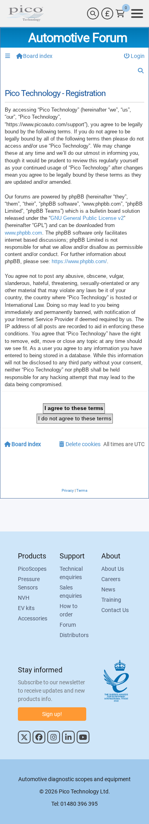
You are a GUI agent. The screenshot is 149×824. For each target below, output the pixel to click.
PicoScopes (32, 569)
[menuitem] (134, 56)
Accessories (32, 618)
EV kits (26, 608)
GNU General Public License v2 (87, 218)
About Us (112, 569)
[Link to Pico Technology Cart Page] (120, 13)
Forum (68, 625)
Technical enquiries (71, 573)
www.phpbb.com (23, 233)
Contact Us (115, 610)
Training (111, 600)
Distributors (74, 635)
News (108, 589)
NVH (23, 598)
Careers (110, 579)
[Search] (93, 13)
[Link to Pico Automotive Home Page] (25, 13)
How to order (68, 610)
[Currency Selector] (107, 13)
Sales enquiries (71, 591)
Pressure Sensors (29, 583)
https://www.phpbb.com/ (79, 261)
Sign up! (52, 714)
